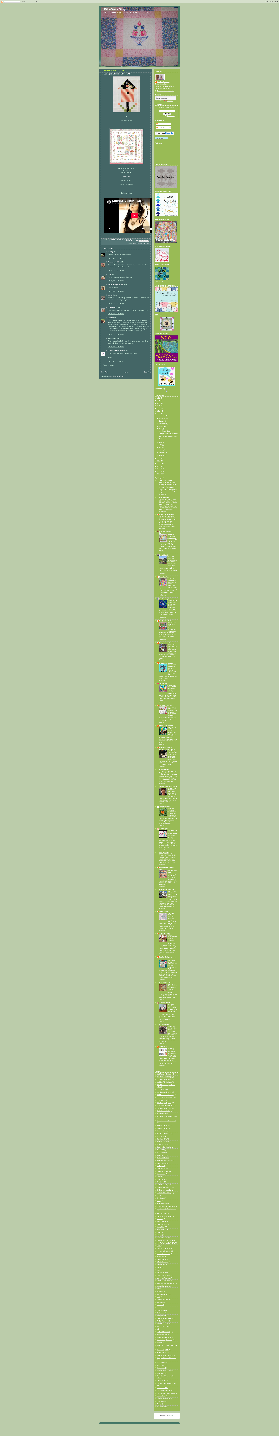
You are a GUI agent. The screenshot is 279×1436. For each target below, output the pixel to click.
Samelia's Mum (164, 577)
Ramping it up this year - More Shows (172, 1028)
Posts (160, 124)
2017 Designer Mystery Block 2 (168, 436)
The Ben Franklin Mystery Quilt (167, 1383)
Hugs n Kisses (164, 769)
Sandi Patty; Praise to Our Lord (167, 1345)
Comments (161, 127)
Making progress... (164, 439)
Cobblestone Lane (162, 1171)
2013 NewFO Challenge (164, 1082)
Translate (170, 101)
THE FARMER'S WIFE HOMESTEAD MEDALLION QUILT (172, 874)
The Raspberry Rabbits (166, 889)
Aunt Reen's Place (165, 982)
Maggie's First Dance (163, 1280)
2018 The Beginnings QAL (165, 1105)
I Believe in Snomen (163, 1248)
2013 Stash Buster (163, 1089)
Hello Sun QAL (161, 1229)
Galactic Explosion (163, 1213)
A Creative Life (164, 1024)
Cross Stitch (161, 1179)
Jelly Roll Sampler (162, 1262)
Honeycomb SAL (162, 1238)
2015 (159, 461)
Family (159, 1201)
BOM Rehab (161, 1152)
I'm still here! (171, 644)
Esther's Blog (163, 911)
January (161, 455)
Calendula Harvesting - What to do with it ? (172, 811)
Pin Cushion (160, 1313)
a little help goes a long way (172, 751)
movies (159, 1289)
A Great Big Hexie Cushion (172, 579)
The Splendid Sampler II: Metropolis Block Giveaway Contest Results (172, 964)
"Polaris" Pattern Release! (172, 601)
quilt (158, 1329)
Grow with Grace (162, 1224)
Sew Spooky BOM (162, 1350)
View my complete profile (165, 91)
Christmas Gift (161, 1168)
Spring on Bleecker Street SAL (168, 434)
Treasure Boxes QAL (163, 1398)
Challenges (160, 1166)
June (160, 442)
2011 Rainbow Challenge (164, 1074)
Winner (159, 1404)
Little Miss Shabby (165, 481)
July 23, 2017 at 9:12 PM (116, 347)
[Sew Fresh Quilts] (166, 385)
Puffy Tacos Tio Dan (163, 1326)
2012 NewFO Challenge (164, 1077)
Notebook (160, 1305)
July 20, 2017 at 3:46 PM (116, 281)
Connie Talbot (161, 1174)
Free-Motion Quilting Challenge (166, 1209)
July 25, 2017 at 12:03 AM (116, 361)
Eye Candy (160, 1198)
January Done (172, 665)
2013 (159, 466)
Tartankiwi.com (161, 1380)
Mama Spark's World (166, 725)
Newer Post (104, 372)
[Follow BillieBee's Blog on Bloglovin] (164, 134)
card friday (171, 707)
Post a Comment (108, 365)
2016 (159, 458)
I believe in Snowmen (163, 1251)
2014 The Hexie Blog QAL (165, 1097)
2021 (159, 403)
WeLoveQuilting (164, 852)
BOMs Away (161, 1155)
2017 (159, 413)
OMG (158, 1307)
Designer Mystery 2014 (164, 1190)
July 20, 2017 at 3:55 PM (116, 291)
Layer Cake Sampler (163, 1275)
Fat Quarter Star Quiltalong (165, 1206)
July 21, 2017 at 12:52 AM (116, 303)
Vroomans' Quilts (113, 262)
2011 (159, 471)
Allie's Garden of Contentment (166, 1121)
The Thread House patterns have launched (172, 1050)
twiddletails (163, 683)
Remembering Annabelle (164, 1340)
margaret (111, 295)
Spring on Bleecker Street (141, 243)
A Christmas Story (162, 1113)
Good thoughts (161, 1221)
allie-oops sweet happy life (168, 786)
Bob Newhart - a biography (167, 516)
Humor (159, 1246)
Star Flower (160, 1365)
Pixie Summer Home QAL (165, 1318)
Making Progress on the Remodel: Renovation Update (172, 938)
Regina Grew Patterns (164, 1337)
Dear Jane (160, 1182)
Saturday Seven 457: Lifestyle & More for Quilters (168, 500)
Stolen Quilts (161, 1373)
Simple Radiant (161, 1352)
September (162, 424)
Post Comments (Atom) (116, 376)
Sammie (159, 1342)
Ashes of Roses (162, 1131)
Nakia (158, 1297)
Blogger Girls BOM (163, 1141)
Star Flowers (161, 1368)
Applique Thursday (163, 1125)
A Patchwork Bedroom (166, 482)
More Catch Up (172, 727)
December (162, 416)
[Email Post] (137, 240)
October (161, 421)
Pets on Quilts (161, 1310)
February (162, 452)
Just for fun (160, 1272)
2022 (159, 400)
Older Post (147, 372)
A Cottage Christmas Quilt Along (167, 1116)
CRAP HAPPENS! (164, 854)
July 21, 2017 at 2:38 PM (116, 314)
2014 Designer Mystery (164, 1092)
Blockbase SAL (162, 1139)
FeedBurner (171, 116)
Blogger (170, 1415)
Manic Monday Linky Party (165, 1283)
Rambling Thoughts (163, 1334)
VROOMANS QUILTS (166, 663)
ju (157, 1270)
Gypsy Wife (160, 1227)
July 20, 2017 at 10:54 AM (116, 270)
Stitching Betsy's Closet (164, 1370)
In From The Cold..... (163, 1254)
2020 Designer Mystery (164, 1108)
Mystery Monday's (162, 1294)
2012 (159, 469)
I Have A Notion (164, 933)
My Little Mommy (172, 788)
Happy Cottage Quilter (166, 514)
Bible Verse (160, 1136)
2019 (159, 408)
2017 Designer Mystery (164, 1103)
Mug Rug (159, 1291)
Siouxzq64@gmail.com (115, 284)
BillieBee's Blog (114, 9)
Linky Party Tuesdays (164, 1278)
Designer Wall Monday (164, 1193)
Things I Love (161, 1396)
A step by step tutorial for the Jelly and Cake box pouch (167, 772)
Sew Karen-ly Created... (167, 599)
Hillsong (159, 1235)
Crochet (159, 1176)
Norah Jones (161, 1302)
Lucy (109, 274)
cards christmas (162, 1163)
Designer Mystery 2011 (164, 1187)
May (160, 445)
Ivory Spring (126, 176)
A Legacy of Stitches (166, 643)
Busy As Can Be (164, 1003)
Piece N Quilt (163, 828)
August (161, 426)
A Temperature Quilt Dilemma (172, 686)
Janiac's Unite (161, 1259)
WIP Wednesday (162, 1407)
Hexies (159, 1232)
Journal (159, 1267)
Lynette (110, 318)
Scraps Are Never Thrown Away (172, 1006)
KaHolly (110, 252)
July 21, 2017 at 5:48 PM (116, 334)
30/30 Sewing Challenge (164, 1111)
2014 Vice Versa (162, 1100)
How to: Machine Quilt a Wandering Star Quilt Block (172, 833)
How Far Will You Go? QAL (165, 1240)
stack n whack (161, 1362)
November (162, 418)
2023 (159, 398)
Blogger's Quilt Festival (164, 1147)
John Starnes (161, 1264)
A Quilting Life (164, 497)
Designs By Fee (164, 806)
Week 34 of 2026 (171, 557)
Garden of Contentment (164, 1216)
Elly (158, 1195)
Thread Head (163, 555)
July (160, 429)
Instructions (160, 1256)
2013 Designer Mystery (164, 1079)
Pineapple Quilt (161, 1315)
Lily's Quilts (163, 1046)
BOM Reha (160, 1150)
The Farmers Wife (162, 1388)
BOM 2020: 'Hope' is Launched (171, 914)
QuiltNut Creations (165, 705)
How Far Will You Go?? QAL (166, 1243)
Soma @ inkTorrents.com (116, 351)
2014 (159, 463)
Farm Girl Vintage (162, 1203)
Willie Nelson (161, 1401)
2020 (159, 406)
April (160, 447)
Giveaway (160, 1219)
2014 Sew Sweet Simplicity (165, 1095)
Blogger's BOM (161, 1144)
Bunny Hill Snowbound (164, 1160)
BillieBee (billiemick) (163, 82)
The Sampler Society (163, 1390)
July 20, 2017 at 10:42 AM (116, 258)
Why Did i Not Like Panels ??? (172, 623)
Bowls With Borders (163, 1158)
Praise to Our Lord (162, 1324)
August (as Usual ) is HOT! (172, 535)
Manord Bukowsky (162, 1286)
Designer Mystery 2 (163, 1185)
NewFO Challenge (162, 1299)
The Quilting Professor (166, 621)
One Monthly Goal (164, 431)
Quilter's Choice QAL (163, 1332)
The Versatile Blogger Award (166, 1393)
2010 (159, 474)
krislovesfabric (113, 307)
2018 (159, 411)
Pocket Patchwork (162, 1321)
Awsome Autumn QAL (164, 1133)
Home (126, 372)
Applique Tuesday (162, 1128)
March (161, 450)
